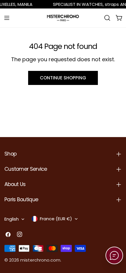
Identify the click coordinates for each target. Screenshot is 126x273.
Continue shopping (63, 78)
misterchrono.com (40, 260)
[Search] (107, 18)
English (11, 219)
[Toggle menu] (7, 18)
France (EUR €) (56, 219)
